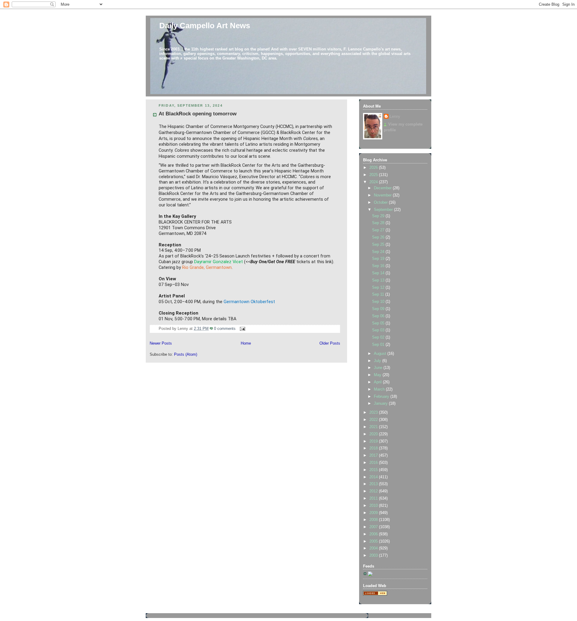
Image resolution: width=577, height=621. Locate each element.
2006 (374, 534)
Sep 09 (379, 309)
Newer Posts (161, 343)
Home (246, 343)
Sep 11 (378, 294)
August (380, 354)
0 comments (225, 329)
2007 (374, 527)
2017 (374, 455)
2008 (374, 520)
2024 (374, 182)
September (384, 210)
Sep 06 (379, 316)
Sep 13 (379, 280)
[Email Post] (241, 329)
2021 (374, 427)
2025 (374, 175)
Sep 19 (379, 259)
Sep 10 (379, 302)
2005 (374, 541)
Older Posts (329, 343)
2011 (374, 498)
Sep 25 (379, 244)
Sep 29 (379, 216)
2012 (374, 491)
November (383, 195)
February (382, 396)
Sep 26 (379, 237)
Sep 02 (379, 337)
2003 (374, 555)
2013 (374, 484)
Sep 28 (379, 223)
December (383, 188)
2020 (374, 434)
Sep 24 (379, 252)
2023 (374, 412)
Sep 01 (379, 344)
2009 (374, 513)
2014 (374, 477)
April (378, 382)
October (381, 202)
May (378, 375)
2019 (374, 441)
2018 (374, 448)
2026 (374, 168)
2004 (374, 548)
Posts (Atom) (185, 354)
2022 (374, 420)
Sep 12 (379, 287)
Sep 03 (379, 330)
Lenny (395, 116)
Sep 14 (379, 273)
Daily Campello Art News (204, 25)
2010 (374, 506)
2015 (374, 470)
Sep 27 (379, 230)
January (381, 403)
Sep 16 (379, 266)
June (378, 368)
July (378, 361)
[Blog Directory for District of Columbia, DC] (375, 594)
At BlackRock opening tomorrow (198, 114)
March (380, 389)
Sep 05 (379, 323)
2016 (374, 463)
